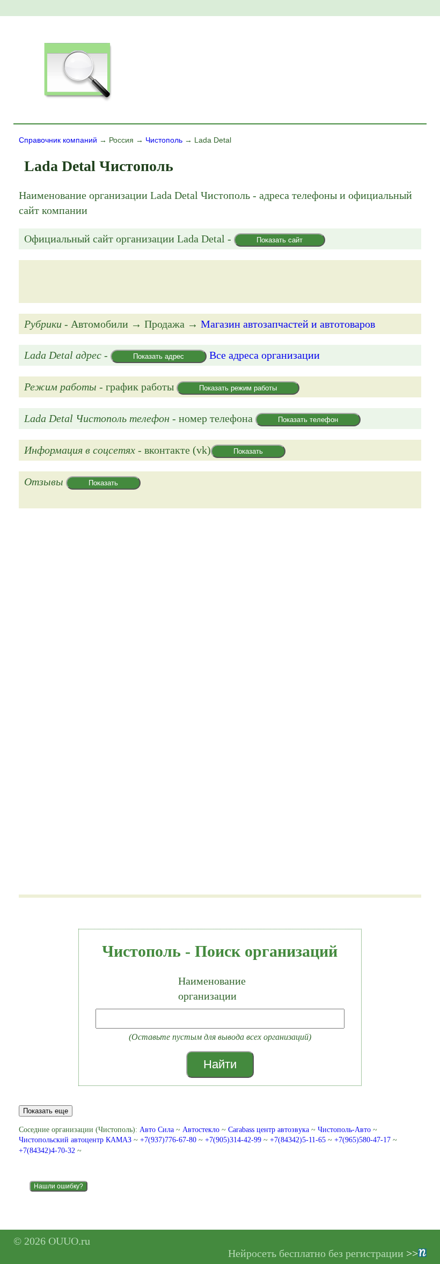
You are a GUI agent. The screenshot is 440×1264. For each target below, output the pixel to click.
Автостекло (200, 1130)
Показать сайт (279, 240)
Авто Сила (157, 1130)
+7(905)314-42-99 (234, 1140)
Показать (248, 451)
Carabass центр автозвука (268, 1130)
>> (412, 1253)
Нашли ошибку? (58, 1186)
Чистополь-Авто (344, 1130)
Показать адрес (158, 356)
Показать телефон (308, 420)
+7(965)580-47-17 (363, 1140)
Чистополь (163, 140)
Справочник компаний (58, 140)
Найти (220, 1064)
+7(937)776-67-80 (169, 1140)
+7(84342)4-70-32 (48, 1151)
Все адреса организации (264, 355)
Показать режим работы (238, 388)
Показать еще (45, 1111)
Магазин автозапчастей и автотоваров (288, 324)
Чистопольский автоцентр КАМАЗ (75, 1140)
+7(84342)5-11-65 (299, 1140)
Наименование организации (212, 988)
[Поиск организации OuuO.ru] (77, 100)
